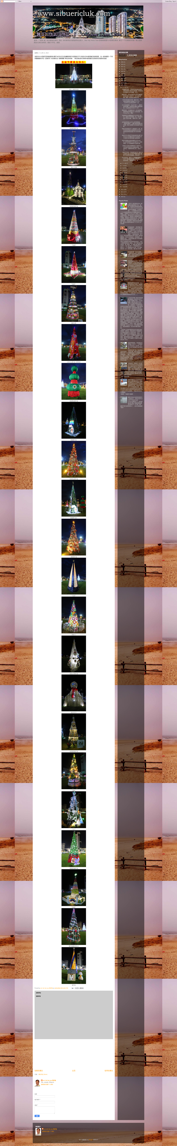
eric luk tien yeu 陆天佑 (49, 1080)
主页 (73, 1071)
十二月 (124, 87)
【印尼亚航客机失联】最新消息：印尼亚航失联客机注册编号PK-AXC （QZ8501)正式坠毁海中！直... (132, 101)
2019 (122, 73)
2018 (122, 76)
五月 (123, 177)
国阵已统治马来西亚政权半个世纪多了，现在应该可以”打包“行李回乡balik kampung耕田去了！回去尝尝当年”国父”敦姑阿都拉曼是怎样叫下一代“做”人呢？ (135, 401)
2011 (122, 194)
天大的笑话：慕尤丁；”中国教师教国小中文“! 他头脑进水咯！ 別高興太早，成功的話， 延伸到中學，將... (132, 159)
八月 (123, 170)
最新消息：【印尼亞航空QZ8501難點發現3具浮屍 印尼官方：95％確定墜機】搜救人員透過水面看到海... (132, 96)
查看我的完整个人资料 (47, 1084)
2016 (122, 80)
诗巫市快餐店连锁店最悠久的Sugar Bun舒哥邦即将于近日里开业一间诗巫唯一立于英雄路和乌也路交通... (132, 142)
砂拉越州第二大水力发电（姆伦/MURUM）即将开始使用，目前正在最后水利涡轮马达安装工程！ (135, 254)
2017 (122, 78)
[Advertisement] (74, 1054)
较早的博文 (109, 1071)
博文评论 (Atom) (43, 1074)
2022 (122, 66)
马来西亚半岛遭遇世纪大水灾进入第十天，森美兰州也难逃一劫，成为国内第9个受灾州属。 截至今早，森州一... (132, 117)
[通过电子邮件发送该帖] (72, 988)
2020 (122, 71)
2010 (122, 196)
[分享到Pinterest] (83, 988)
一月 (123, 186)
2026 (122, 62)
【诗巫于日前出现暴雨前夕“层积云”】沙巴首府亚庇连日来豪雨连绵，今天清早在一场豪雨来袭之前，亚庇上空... (132, 148)
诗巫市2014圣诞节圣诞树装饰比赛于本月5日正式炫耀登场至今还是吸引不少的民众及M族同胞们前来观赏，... (132, 137)
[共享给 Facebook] (81, 988)
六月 (123, 175)
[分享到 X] (79, 988)
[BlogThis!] (77, 988)
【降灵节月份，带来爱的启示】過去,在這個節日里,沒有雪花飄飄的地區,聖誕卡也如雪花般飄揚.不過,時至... (132, 154)
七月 (123, 172)
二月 (123, 184)
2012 (122, 192)
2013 (122, 189)
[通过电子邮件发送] (76, 988)
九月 (123, 168)
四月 (123, 179)
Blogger (91, 1139)
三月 (123, 182)
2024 (122, 64)
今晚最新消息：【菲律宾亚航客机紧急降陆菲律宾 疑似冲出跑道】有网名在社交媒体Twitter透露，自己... (132, 91)
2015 (122, 83)
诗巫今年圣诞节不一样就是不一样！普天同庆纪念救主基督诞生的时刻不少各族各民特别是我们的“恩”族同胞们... (132, 131)
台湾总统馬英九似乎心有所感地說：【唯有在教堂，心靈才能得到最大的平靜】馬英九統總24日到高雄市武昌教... (132, 124)
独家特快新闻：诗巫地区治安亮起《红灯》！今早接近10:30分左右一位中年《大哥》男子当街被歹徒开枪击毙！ (135, 345)
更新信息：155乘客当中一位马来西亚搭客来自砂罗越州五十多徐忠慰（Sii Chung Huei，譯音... (132, 112)
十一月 (124, 163)
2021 (122, 69)
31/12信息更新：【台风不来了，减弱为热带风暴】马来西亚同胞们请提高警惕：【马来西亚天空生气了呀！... (132, 106)
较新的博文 (39, 1071)
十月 (123, 165)
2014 (122, 85)
